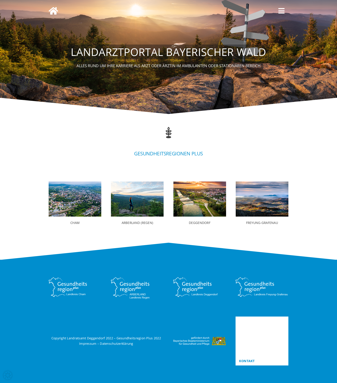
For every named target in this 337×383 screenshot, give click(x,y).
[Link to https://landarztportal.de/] (67, 11)
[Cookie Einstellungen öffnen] (8, 378)
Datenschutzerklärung (116, 343)
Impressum (87, 343)
